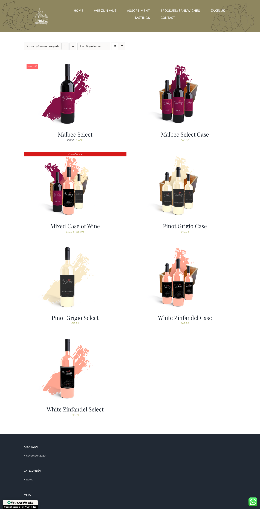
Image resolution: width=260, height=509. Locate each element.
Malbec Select (75, 134)
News (29, 479)
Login (29, 503)
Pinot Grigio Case (185, 226)
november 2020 (35, 455)
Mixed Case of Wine (75, 226)
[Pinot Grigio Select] (68, 246)
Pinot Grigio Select (75, 317)
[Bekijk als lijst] (121, 46)
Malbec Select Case (185, 134)
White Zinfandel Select (75, 409)
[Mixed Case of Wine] (68, 154)
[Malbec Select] (68, 62)
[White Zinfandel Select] (68, 337)
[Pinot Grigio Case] (178, 154)
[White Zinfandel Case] (178, 246)
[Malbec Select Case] (178, 62)
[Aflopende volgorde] (73, 46)
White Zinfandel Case (185, 317)
